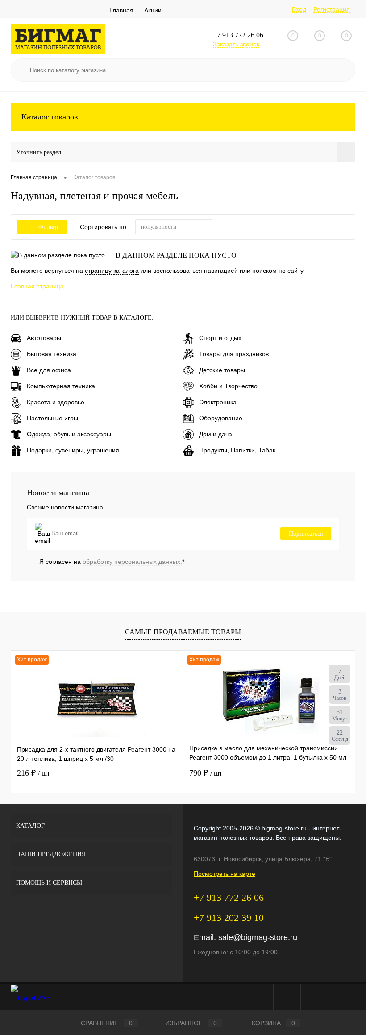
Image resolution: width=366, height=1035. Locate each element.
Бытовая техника (51, 353)
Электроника (218, 402)
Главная (121, 10)
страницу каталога (112, 270)
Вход (299, 9)
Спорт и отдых (220, 337)
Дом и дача (215, 434)
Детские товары (222, 370)
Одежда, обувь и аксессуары (69, 434)
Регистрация (331, 9)
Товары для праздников (234, 353)
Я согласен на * (111, 561)
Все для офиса (49, 370)
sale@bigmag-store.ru (257, 937)
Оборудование (220, 418)
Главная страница (37, 286)
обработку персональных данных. (132, 561)
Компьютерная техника (61, 386)
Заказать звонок (236, 44)
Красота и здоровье (55, 402)
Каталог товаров (49, 116)
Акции (153, 10)
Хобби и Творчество (228, 386)
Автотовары (44, 337)
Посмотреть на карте (224, 873)
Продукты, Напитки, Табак (237, 450)
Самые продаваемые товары (183, 632)
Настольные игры (52, 418)
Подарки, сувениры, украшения (73, 450)
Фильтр (48, 227)
